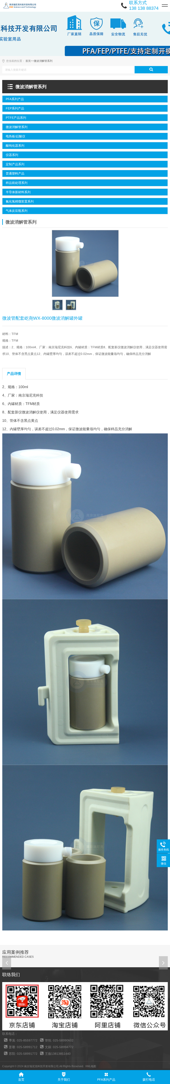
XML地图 (90, 1066)
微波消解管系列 (43, 60)
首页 (28, 60)
